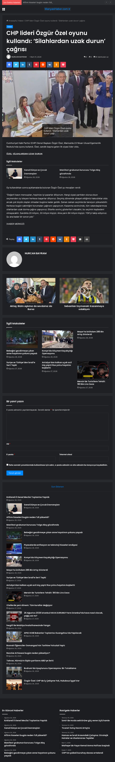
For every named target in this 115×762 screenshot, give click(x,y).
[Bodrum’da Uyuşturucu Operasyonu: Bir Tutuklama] (14, 672)
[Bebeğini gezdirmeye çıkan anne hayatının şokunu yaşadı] (22, 339)
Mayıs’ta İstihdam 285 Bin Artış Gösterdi (90, 333)
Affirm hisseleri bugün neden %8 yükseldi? (41, 2)
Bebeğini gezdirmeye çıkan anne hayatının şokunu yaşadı (21, 352)
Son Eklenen (57, 486)
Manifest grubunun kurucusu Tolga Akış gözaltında (32, 524)
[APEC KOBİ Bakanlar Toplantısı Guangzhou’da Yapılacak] (14, 637)
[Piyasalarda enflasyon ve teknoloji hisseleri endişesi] (14, 549)
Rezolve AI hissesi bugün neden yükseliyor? (28, 653)
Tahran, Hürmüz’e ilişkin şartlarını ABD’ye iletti (30, 660)
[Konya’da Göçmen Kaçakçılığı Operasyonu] (57, 339)
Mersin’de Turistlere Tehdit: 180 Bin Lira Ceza (91, 382)
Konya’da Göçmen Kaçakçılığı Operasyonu (57, 352)
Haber (21, 21)
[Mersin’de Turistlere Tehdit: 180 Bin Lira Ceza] (93, 370)
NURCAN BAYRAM (19, 57)
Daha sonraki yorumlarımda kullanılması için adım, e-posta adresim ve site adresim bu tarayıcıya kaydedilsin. (58, 465)
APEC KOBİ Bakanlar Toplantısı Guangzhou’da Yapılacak (52, 633)
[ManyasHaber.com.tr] (57, 9)
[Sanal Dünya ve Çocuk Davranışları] (14, 173)
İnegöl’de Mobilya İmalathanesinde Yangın (28, 625)
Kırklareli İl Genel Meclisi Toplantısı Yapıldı (27, 497)
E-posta (10, 454)
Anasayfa (12, 21)
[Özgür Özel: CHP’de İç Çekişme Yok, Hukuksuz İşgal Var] (14, 684)
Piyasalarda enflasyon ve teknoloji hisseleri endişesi (50, 545)
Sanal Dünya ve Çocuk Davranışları (42, 504)
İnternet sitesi (66, 454)
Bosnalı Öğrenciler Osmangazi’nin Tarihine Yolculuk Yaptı (35, 645)
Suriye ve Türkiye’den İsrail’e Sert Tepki (20, 364)
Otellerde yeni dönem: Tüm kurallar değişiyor (29, 605)
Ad (8, 444)
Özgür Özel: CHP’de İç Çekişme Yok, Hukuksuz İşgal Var (52, 680)
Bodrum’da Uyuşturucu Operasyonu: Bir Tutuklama (50, 668)
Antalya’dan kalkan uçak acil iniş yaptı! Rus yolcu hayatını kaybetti (57, 365)
